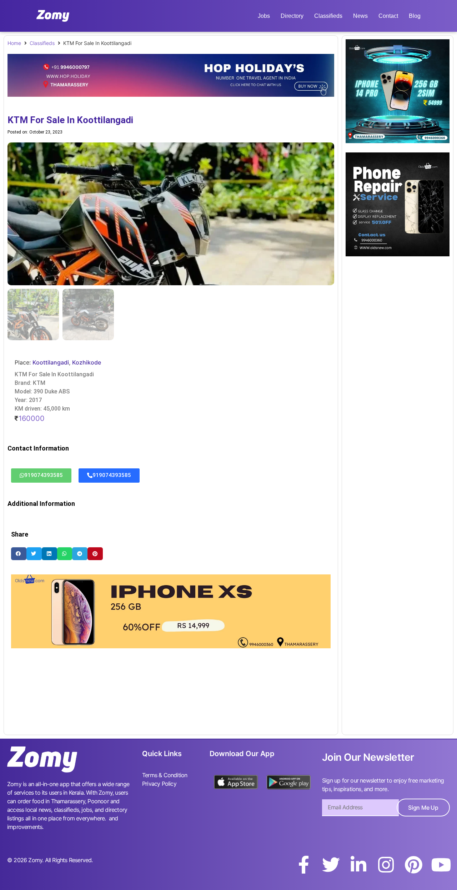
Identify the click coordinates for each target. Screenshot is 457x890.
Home (14, 43)
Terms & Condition (164, 775)
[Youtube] (441, 865)
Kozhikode (86, 362)
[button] (18, 553)
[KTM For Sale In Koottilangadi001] (170, 213)
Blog (415, 16)
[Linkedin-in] (358, 865)
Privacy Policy (159, 783)
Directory (292, 16)
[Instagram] (386, 865)
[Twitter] (331, 865)
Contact (388, 16)
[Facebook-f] (303, 865)
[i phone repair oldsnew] (398, 254)
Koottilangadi (50, 362)
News (360, 16)
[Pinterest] (413, 865)
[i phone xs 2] (171, 646)
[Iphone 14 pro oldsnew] (398, 141)
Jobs (264, 16)
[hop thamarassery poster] (170, 94)
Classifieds (328, 16)
